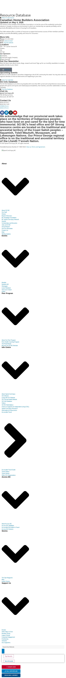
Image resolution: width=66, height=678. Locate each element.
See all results (9, 661)
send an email (8, 41)
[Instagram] (11, 112)
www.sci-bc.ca (4, 108)
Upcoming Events (8, 72)
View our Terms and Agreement (35, 147)
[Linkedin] (6, 112)
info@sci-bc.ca (4, 106)
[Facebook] (2, 112)
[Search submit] (3, 651)
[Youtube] (15, 112)
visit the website (8, 42)
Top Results (8, 656)
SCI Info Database (9, 82)
